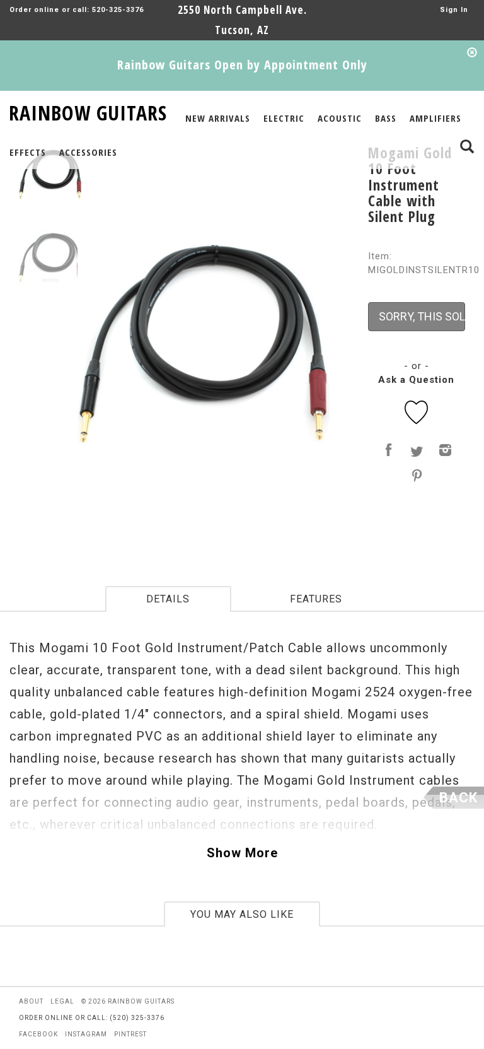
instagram (86, 1034)
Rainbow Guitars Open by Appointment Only (242, 64)
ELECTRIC (283, 118)
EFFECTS (27, 152)
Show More (242, 852)
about (31, 1001)
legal (62, 1001)
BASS (385, 118)
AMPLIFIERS (435, 118)
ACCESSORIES (88, 152)
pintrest (130, 1034)
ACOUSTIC (340, 118)
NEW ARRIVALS (217, 118)
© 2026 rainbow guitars (128, 1001)
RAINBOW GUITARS (88, 110)
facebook (38, 1034)
